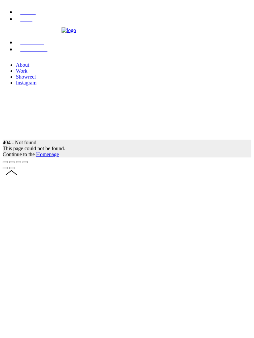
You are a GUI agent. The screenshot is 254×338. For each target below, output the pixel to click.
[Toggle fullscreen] (18, 162)
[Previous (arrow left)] (5, 168)
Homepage (47, 154)
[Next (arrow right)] (12, 168)
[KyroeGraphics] (69, 30)
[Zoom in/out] (25, 162)
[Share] (12, 162)
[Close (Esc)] (5, 162)
